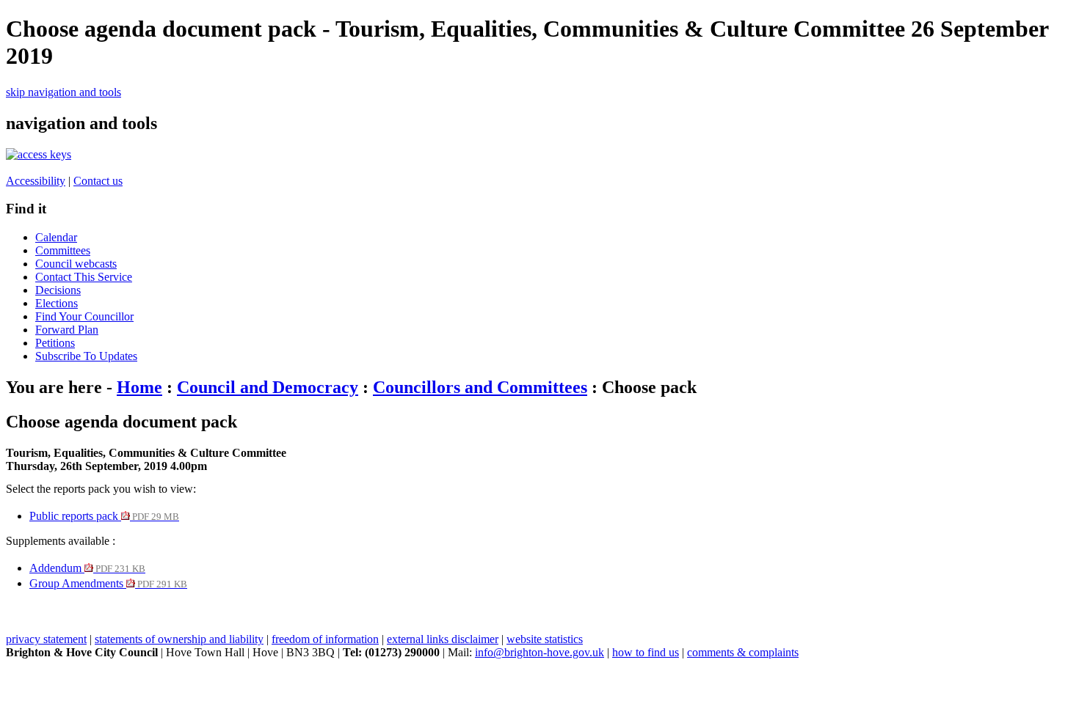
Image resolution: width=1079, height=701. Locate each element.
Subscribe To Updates (86, 356)
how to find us (645, 652)
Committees (62, 250)
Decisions (58, 290)
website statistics (544, 639)
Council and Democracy (267, 387)
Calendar (56, 237)
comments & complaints (743, 652)
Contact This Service (83, 277)
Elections (56, 303)
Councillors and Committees (480, 387)
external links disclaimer (442, 639)
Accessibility (35, 181)
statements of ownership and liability (179, 639)
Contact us (98, 181)
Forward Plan (66, 329)
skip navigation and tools (63, 92)
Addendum (87, 568)
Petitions (55, 343)
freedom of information (325, 639)
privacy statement (46, 639)
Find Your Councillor (84, 316)
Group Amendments (108, 583)
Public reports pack (104, 516)
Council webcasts (76, 263)
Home (139, 387)
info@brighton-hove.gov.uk (539, 652)
